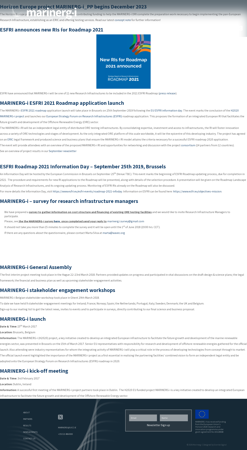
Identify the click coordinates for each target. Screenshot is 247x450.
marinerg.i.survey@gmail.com (125, 221)
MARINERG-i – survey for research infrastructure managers (69, 201)
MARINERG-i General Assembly (36, 267)
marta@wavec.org (114, 233)
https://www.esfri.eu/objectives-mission (197, 191)
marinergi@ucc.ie (67, 427)
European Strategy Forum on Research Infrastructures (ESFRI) (84, 116)
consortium (188, 145)
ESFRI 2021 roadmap (33, 110)
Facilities (112, 28)
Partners (88, 28)
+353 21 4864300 (65, 434)
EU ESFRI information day (166, 110)
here (57, 221)
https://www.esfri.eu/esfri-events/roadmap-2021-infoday (87, 191)
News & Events (161, 28)
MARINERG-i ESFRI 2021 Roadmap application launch (62, 102)
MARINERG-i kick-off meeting (34, 370)
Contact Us (190, 28)
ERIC (10, 139)
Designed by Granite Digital (215, 444)
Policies (214, 28)
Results (134, 28)
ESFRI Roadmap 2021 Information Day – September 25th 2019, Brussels (83, 166)
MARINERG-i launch (23, 318)
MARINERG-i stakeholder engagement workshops (57, 290)
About (64, 28)
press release (167, 93)
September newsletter (62, 151)
